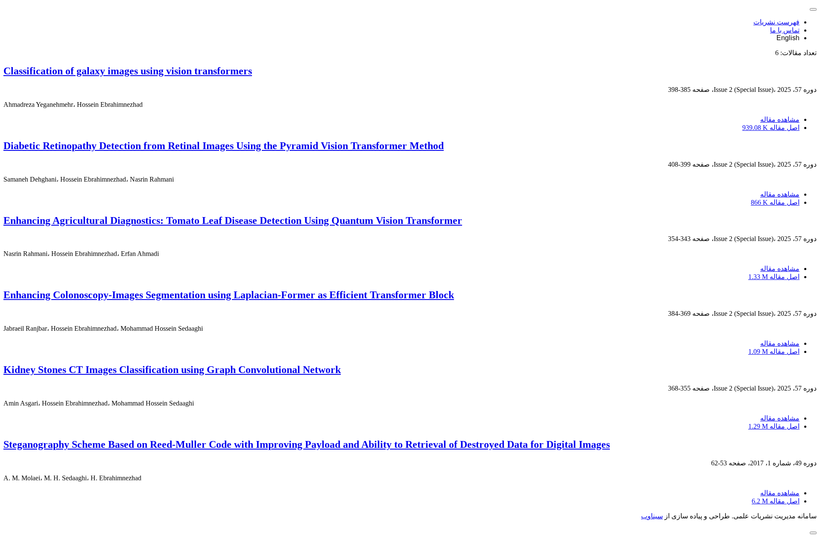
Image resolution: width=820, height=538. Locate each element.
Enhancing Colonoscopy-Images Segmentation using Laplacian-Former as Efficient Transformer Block (228, 294)
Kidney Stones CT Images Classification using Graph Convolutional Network (172, 369)
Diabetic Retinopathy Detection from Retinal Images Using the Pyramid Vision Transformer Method (223, 145)
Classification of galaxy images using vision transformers (127, 70)
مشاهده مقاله (780, 119)
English (788, 37)
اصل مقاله (771, 127)
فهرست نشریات (776, 22)
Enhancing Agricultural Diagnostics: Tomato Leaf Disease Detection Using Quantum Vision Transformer (232, 220)
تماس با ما (785, 30)
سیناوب (652, 516)
